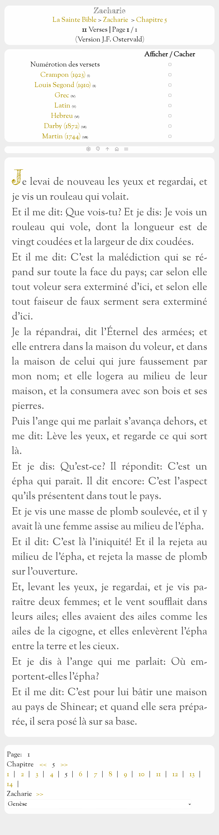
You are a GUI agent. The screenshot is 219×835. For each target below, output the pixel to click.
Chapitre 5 (151, 20)
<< (43, 765)
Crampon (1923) (63, 75)
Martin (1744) (61, 137)
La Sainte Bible (75, 20)
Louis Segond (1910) (63, 85)
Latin (62, 106)
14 (10, 784)
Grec (62, 95)
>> (64, 765)
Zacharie (115, 20)
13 (192, 774)
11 (158, 774)
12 (175, 774)
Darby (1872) (62, 126)
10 (142, 774)
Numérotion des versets (65, 65)
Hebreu (62, 116)
